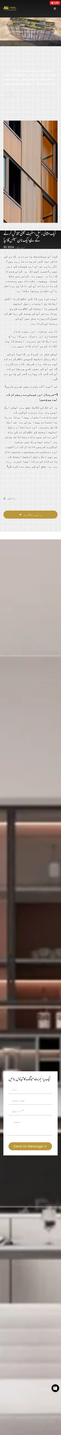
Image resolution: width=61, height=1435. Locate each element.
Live (56, 3)
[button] (55, 1388)
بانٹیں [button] (11, 498)
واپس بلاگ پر (32, 514)
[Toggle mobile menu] (55, 8)
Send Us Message (28, 1146)
